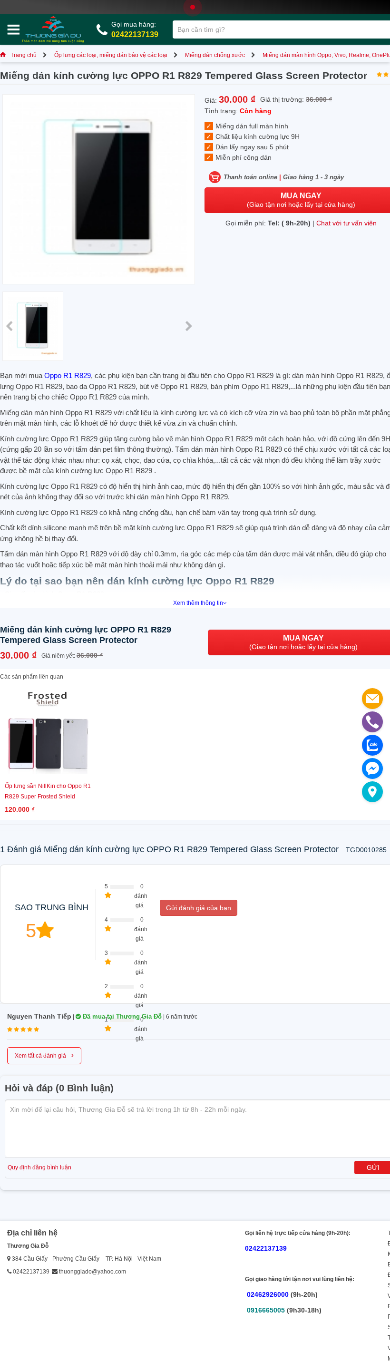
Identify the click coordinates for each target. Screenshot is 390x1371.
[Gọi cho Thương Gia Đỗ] (372, 721)
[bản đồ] (372, 791)
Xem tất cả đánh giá (44, 1055)
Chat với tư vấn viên (346, 223)
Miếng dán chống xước (215, 55)
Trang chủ (23, 55)
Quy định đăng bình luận (39, 1167)
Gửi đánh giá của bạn (198, 908)
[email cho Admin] (372, 698)
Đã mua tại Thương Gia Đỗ (121, 1016)
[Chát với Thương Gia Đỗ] (372, 768)
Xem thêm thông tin (198, 603)
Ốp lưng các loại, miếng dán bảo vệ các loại (110, 55)
